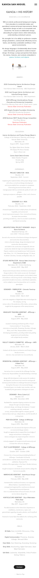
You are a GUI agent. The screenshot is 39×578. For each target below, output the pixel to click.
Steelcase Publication (19, 122)
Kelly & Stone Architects (25, 228)
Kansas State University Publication (19, 106)
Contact (19, 567)
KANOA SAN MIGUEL (13, 4)
